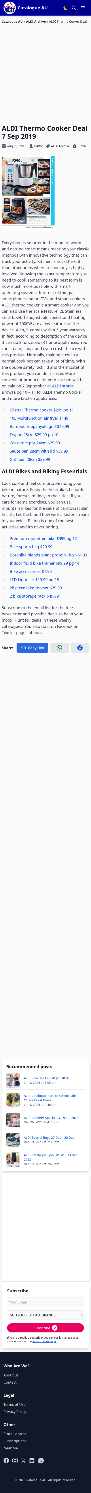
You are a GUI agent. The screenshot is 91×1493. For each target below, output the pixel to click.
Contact (10, 1382)
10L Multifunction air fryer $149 (39, 418)
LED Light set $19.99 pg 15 (34, 579)
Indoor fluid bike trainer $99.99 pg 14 (44, 563)
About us (11, 1375)
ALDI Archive (36, 21)
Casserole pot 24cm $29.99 (35, 442)
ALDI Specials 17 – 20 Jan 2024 (46, 1078)
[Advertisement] (45, 71)
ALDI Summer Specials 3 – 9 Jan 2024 (51, 1118)
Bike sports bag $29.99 (31, 546)
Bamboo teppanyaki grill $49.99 (39, 426)
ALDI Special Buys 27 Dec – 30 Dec (49, 1137)
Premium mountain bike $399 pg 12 (43, 538)
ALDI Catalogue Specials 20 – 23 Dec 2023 (50, 1157)
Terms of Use (15, 1404)
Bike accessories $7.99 (31, 571)
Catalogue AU (12, 21)
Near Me (11, 1448)
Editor (38, 146)
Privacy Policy (15, 1411)
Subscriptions (15, 1441)
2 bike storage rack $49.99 (34, 596)
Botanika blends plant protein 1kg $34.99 (48, 555)
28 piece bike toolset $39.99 (36, 587)
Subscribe (42, 1328)
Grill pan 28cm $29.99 (30, 459)
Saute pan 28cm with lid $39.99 (39, 451)
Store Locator (15, 1433)
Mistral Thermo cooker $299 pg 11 (42, 410)
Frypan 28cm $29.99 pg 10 (34, 434)
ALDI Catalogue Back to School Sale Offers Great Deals (50, 1098)
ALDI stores (63, 386)
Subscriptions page (44, 1341)
